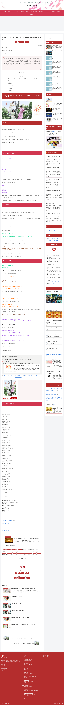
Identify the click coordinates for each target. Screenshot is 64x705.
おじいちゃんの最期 (12, 82)
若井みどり (24, 549)
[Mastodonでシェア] (19, 42)
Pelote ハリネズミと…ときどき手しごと (30, 694)
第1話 (3, 523)
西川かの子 (21, 551)
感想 (9, 80)
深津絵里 (17, 551)
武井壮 (29, 551)
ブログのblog (26, 689)
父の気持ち (10, 83)
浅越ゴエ (17, 554)
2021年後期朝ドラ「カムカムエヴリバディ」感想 (10, 549)
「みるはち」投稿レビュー (53, 152)
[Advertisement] (32, 23)
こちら (54, 283)
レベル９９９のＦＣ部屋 (28, 664)
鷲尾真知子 (33, 551)
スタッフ (11, 90)
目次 (21, 76)
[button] (61, 38)
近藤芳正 (25, 551)
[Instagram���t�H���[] (20, 578)
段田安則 (13, 554)
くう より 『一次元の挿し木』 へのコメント (53, 157)
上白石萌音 (32, 549)
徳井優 (37, 551)
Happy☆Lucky (26, 656)
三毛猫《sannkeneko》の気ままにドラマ (30, 676)
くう (54, 253)
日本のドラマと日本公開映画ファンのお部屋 (31, 690)
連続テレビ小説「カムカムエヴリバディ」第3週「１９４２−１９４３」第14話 (22, 78)
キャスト (11, 88)
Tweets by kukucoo (46, 655)
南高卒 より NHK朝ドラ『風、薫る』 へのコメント (54, 180)
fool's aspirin (26, 669)
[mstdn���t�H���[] (27, 578)
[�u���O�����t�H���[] (24, 578)
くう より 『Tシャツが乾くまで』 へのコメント (53, 191)
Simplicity (25, 697)
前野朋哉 (33, 554)
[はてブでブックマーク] (26, 42)
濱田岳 (37, 549)
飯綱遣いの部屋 (26, 665)
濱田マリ (21, 554)
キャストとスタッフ (12, 86)
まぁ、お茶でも (26, 680)
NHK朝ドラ (19, 549)
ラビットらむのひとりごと (28, 693)
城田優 (29, 549)
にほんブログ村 (18, 377)
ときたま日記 (26, 695)
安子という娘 (10, 85)
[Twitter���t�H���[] (17, 578)
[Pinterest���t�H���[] (22, 578)
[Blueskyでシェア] (21, 42)
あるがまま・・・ (27, 668)
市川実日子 (8, 554)
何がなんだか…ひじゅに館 (28, 681)
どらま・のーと (26, 678)
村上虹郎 (13, 551)
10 (8, 527)
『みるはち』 (54, 131)
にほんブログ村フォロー (54, 240)
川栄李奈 (9, 551)
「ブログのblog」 (4, 668)
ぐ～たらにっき (26, 655)
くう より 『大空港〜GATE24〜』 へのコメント (53, 214)
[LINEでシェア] (28, 42)
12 (4, 530)
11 (2, 530)
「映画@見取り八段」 (4, 666)
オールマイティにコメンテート (29, 673)
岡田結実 (37, 554)
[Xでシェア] (16, 42)
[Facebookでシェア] (23, 42)
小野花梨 (25, 554)
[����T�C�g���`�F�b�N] (15, 578)
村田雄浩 (4, 554)
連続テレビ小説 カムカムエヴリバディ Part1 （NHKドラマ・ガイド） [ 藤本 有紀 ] (14, 396)
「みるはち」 (3, 665)
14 (8, 530)
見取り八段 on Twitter (27, 691)
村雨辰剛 (29, 554)
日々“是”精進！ (26, 663)
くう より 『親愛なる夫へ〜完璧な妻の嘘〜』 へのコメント (53, 203)
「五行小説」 (3, 669)
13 (6, 530)
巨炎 (55, 394)
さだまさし (4, 551)
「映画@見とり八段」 (56, 281)
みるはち (25, 682)
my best (51, 265)
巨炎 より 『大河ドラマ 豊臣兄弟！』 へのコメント (54, 168)
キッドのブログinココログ (28, 659)
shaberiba (26, 677)
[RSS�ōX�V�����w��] (29, 578)
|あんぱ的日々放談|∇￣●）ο (28, 660)
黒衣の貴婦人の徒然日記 (28, 686)
